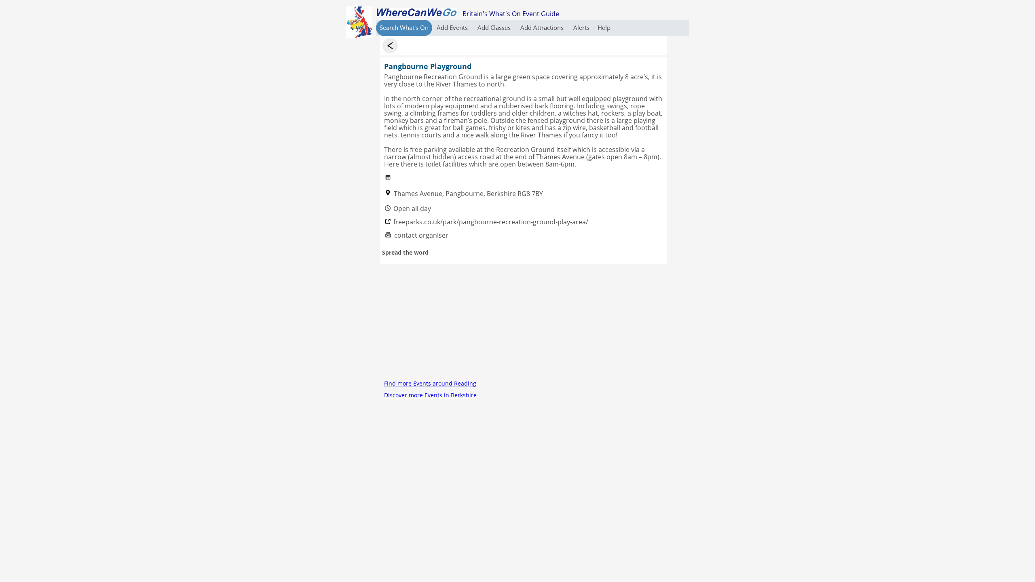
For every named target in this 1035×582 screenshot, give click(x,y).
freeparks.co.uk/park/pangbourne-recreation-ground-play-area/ (490, 222)
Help (604, 27)
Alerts (581, 27)
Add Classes (494, 27)
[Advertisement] (523, 320)
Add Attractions (542, 27)
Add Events (453, 27)
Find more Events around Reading (430, 383)
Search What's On (404, 27)
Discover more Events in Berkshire (430, 395)
